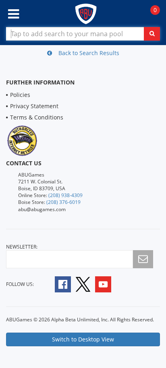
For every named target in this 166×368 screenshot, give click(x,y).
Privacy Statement (34, 106)
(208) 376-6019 (63, 202)
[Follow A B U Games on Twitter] (83, 284)
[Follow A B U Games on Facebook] (57, 284)
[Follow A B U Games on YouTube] (108, 284)
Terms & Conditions (36, 117)
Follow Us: (20, 284)
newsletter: (21, 246)
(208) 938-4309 (65, 195)
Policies (20, 95)
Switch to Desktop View (83, 339)
